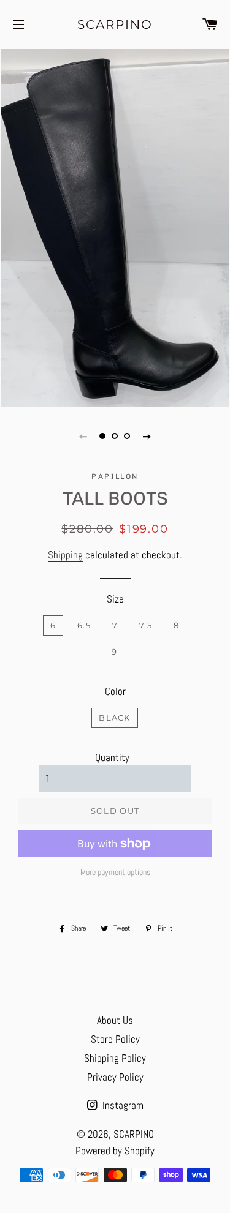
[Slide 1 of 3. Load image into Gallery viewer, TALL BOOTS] (103, 436)
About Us (115, 1020)
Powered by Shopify (115, 1150)
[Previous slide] (83, 435)
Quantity (112, 757)
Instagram (122, 1105)
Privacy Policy (115, 1077)
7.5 (145, 625)
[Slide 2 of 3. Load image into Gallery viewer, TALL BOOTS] (115, 436)
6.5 (84, 625)
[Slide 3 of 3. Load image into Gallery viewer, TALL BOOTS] (127, 436)
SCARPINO (115, 24)
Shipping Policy (115, 1058)
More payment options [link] (115, 871)
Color (115, 691)
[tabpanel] (115, 226)
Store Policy (115, 1039)
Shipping (65, 554)
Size (115, 599)
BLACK (115, 718)
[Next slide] (147, 435)
